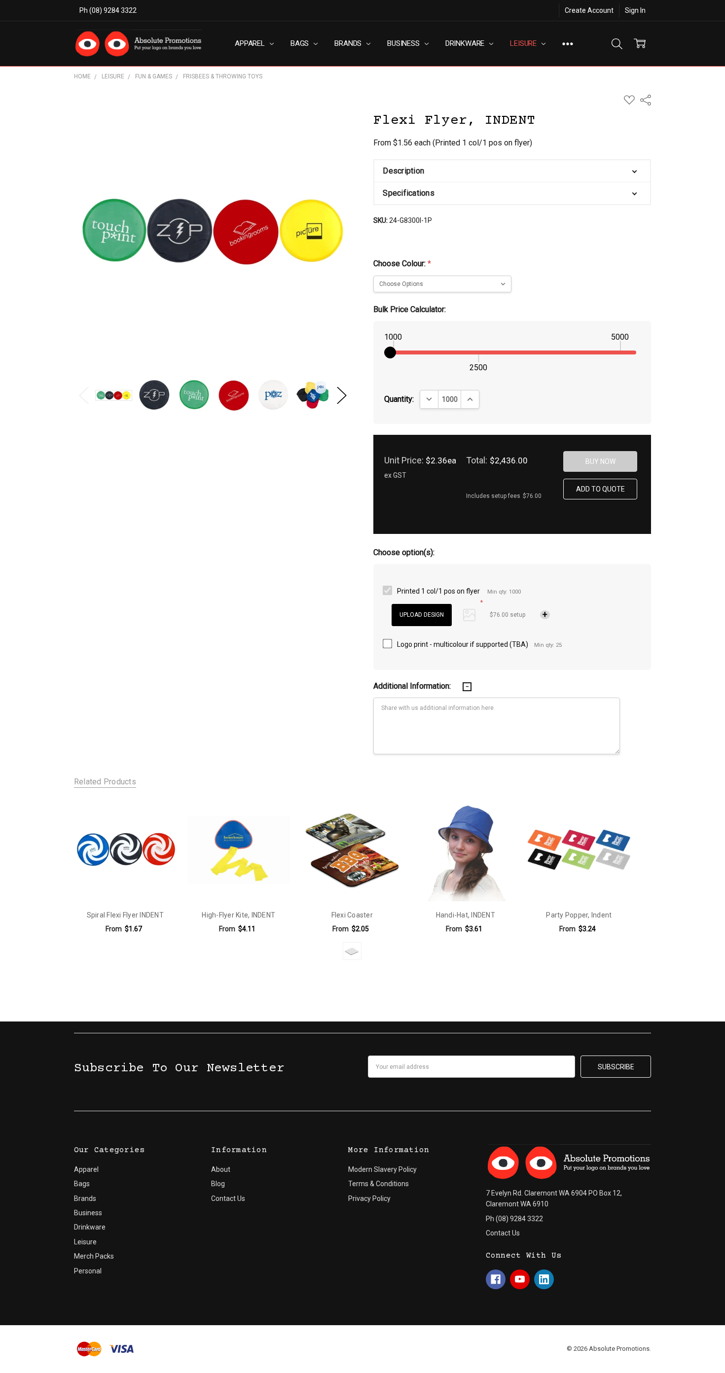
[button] (512, 171)
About (220, 1169)
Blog (218, 1184)
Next (342, 395)
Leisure (524, 43)
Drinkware (466, 43)
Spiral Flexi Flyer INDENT (125, 915)
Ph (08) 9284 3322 (108, 10)
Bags (300, 43)
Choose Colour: (402, 263)
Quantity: (399, 399)
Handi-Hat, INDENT (465, 915)
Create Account (589, 10)
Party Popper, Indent (579, 915)
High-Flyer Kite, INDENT (238, 915)
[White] (352, 951)
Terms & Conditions (378, 1184)
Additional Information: (413, 686)
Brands (348, 43)
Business (404, 43)
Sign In (635, 10)
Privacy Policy (369, 1198)
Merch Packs (94, 1256)
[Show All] (567, 43)
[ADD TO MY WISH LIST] (158, 817)
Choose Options (125, 880)
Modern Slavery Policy (382, 1169)
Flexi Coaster (352, 915)
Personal (88, 1271)
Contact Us (228, 1198)
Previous (84, 395)
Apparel (251, 43)
